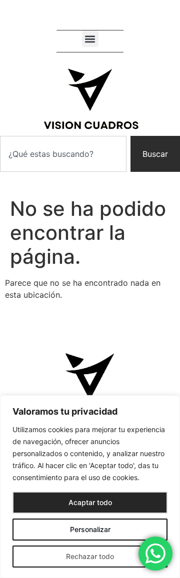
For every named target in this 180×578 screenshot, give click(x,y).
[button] (90, 38)
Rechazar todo (90, 556)
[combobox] (63, 154)
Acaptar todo (90, 502)
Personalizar (90, 529)
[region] (90, 486)
